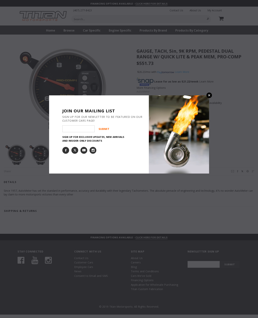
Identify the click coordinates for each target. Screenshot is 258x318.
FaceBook (65, 150)
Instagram (93, 150)
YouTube (83, 150)
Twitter (74, 150)
